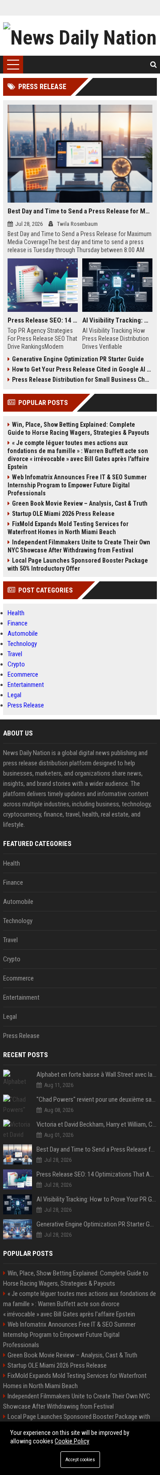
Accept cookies (80, 1460)
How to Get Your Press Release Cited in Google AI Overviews (82, 369)
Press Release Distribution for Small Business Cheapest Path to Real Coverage (82, 379)
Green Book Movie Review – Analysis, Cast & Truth (80, 503)
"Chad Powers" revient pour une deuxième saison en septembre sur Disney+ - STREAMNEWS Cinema (96, 1099)
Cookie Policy (72, 1441)
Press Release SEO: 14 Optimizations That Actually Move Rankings (43, 320)
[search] (153, 65)
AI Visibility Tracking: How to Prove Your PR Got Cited (117, 320)
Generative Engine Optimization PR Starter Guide (78, 359)
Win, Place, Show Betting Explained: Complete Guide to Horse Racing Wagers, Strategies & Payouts (78, 428)
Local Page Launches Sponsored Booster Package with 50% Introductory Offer (78, 564)
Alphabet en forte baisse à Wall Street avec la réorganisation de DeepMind (96, 1074)
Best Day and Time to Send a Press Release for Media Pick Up (80, 211)
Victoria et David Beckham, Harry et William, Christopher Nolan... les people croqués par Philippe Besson (96, 1124)
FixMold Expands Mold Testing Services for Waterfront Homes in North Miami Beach (68, 527)
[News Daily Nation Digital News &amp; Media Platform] (80, 35)
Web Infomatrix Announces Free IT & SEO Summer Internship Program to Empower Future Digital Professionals (77, 485)
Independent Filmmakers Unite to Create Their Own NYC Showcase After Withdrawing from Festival (79, 546)
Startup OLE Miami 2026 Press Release (63, 513)
